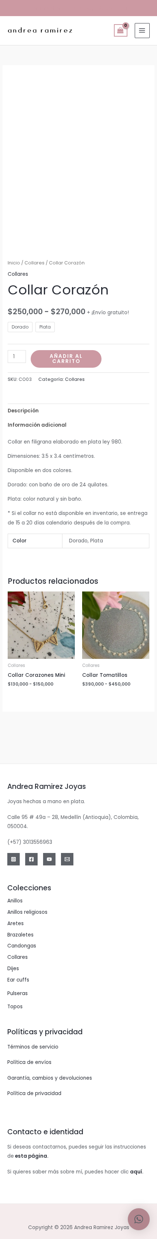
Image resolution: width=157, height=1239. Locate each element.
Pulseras (17, 993)
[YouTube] (49, 859)
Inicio (14, 263)
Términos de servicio (32, 1046)
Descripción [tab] (23, 410)
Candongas (21, 945)
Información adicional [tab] (37, 425)
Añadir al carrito (66, 359)
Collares (34, 263)
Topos (15, 1006)
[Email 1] (67, 859)
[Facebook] (31, 859)
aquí (136, 1171)
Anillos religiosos (27, 912)
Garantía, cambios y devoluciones (49, 1078)
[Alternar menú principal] (142, 30)
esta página (31, 1156)
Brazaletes (20, 934)
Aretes (15, 923)
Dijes (13, 968)
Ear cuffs (18, 979)
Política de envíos (29, 1062)
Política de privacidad (34, 1093)
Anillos (15, 900)
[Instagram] (13, 859)
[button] (139, 1219)
